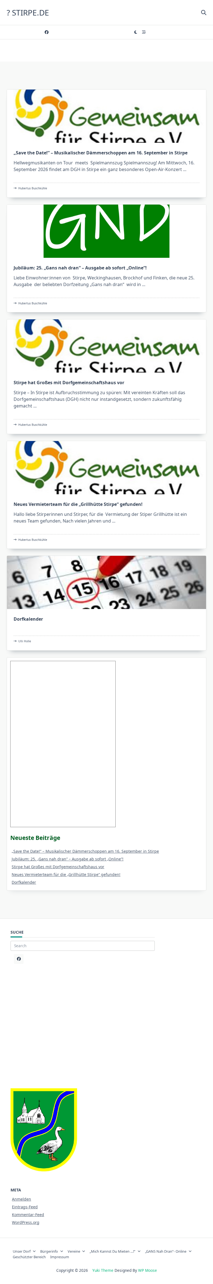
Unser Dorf (22, 1251)
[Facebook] (47, 32)
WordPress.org (25, 1222)
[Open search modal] (203, 12)
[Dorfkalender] (106, 582)
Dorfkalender (28, 619)
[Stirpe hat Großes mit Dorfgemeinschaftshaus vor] (106, 346)
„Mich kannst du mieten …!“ (112, 1251)
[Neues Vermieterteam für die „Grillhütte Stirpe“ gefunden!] (106, 467)
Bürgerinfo (49, 1251)
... (184, 169)
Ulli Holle (24, 641)
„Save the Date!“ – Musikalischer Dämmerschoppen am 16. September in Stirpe (100, 153)
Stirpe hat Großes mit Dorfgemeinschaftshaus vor (69, 382)
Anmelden (21, 1199)
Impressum (59, 1256)
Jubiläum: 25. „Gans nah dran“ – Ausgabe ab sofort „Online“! (80, 268)
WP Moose (147, 1270)
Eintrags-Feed (25, 1206)
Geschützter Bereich (29, 1256)
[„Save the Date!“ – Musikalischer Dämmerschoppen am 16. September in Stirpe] (106, 116)
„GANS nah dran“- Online (165, 1251)
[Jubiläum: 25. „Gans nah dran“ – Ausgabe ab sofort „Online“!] (106, 231)
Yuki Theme (102, 1270)
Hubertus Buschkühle (32, 188)
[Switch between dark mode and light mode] (135, 32)
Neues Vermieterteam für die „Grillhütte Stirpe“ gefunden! (78, 504)
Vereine (74, 1251)
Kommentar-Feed (28, 1214)
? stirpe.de (28, 12)
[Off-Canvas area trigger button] (144, 32)
